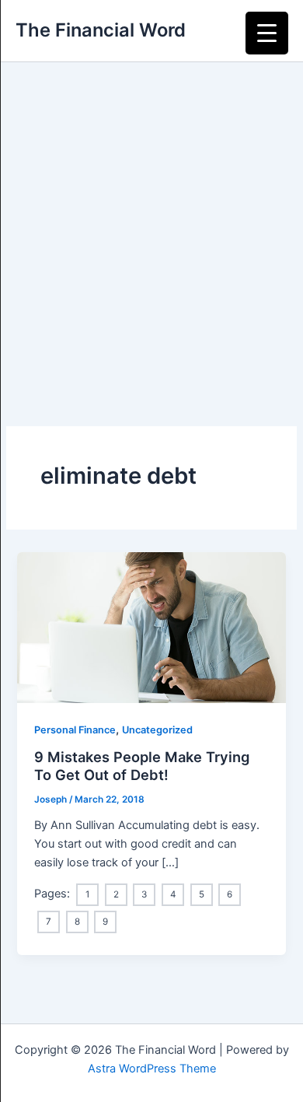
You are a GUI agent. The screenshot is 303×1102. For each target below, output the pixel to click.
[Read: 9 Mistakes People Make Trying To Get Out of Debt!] (151, 627)
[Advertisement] (151, 221)
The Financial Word (101, 30)
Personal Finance (75, 730)
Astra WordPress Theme (152, 1069)
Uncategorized (157, 730)
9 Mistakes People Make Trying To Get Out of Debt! (141, 766)
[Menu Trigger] (267, 33)
